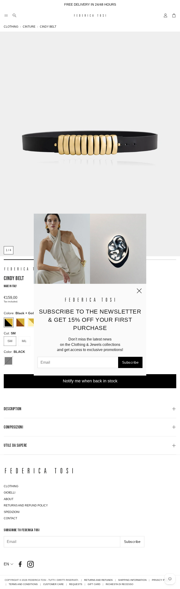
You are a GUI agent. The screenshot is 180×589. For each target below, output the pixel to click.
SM (10, 341)
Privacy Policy (162, 580)
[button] (6, 15)
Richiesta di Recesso (119, 584)
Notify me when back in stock (90, 381)
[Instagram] (30, 564)
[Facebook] (20, 564)
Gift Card (94, 584)
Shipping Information (132, 580)
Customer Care (53, 584)
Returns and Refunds (98, 580)
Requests (75, 584)
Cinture (29, 26)
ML (24, 341)
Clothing (11, 26)
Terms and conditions (23, 584)
